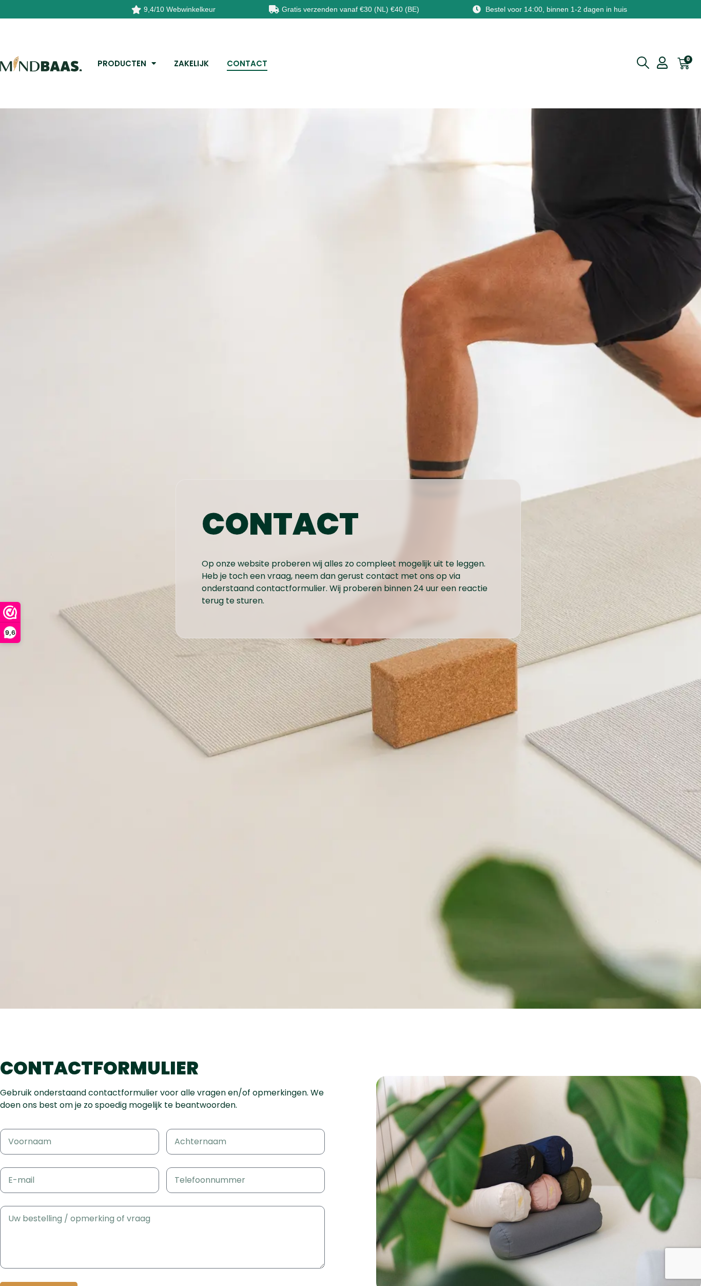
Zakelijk (191, 63)
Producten (122, 63)
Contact (247, 63)
